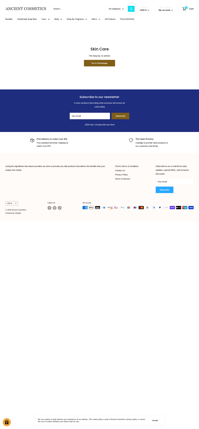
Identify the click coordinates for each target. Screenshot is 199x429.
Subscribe (120, 116)
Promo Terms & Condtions (126, 166)
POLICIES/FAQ (127, 19)
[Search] (131, 9)
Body (56, 19)
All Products (110, 19)
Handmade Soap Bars (27, 19)
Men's (94, 19)
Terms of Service (122, 179)
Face (44, 19)
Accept (155, 420)
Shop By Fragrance (75, 19)
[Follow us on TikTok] (60, 208)
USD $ (9, 203)
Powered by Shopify (13, 213)
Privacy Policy (121, 174)
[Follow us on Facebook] (49, 208)
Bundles (9, 19)
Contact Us (120, 170)
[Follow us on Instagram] (54, 208)
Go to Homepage (99, 63)
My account (165, 10)
